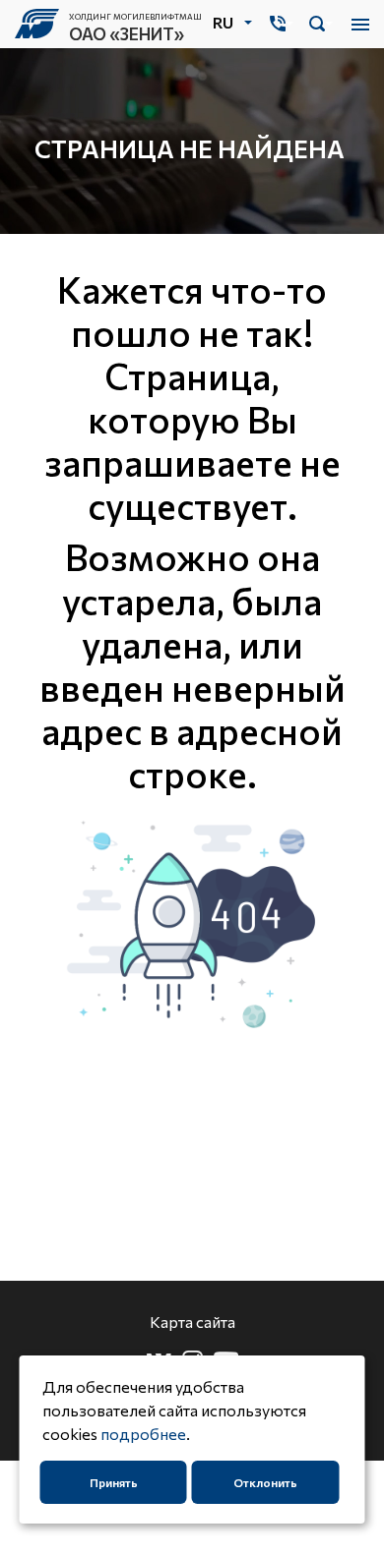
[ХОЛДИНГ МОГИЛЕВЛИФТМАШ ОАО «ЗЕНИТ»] (42, 24)
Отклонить (265, 1482)
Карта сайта (192, 1321)
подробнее (143, 1433)
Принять (114, 1482)
